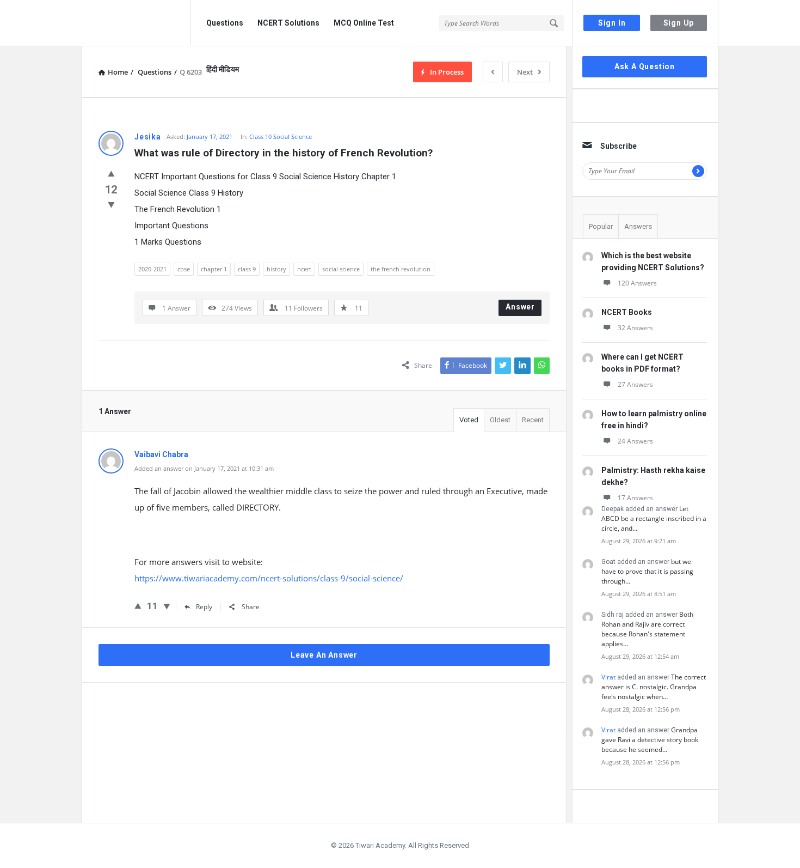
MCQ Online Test (364, 23)
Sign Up (678, 23)
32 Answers (635, 327)
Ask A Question (644, 66)
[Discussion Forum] (136, 23)
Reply (204, 606)
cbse (183, 269)
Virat (608, 677)
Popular (601, 226)
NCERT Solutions (288, 23)
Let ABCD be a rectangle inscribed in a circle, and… (653, 518)
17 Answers (635, 497)
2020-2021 (152, 269)
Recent (533, 420)
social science (341, 269)
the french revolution (400, 269)
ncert (304, 269)
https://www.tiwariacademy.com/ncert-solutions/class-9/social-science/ (268, 578)
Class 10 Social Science (280, 136)
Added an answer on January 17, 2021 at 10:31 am (204, 468)
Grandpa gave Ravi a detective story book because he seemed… (649, 739)
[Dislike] (111, 204)
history (276, 269)
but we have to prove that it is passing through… (647, 571)
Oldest (500, 420)
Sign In (612, 23)
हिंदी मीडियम (222, 69)
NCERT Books (626, 312)
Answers (638, 226)
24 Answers (635, 441)
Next (525, 72)
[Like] (111, 173)
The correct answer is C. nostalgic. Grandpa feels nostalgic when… (653, 686)
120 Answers (637, 283)
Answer (520, 306)
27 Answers (635, 384)
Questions (224, 23)
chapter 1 (214, 269)
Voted (468, 420)
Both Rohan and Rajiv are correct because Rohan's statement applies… (647, 629)
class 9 (247, 269)
